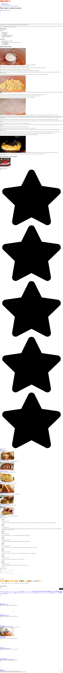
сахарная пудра (6, 593)
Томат (44, 592)
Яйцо (0, 593)
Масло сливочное (47, 591)
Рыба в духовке (2, 614)
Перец (5, 592)
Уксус (48, 592)
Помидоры (10, 592)
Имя (1, 569)
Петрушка (8, 592)
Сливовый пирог (2, 515)
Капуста (19, 591)
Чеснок (52, 592)
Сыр (30, 592)
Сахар (15, 592)
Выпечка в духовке (3, 636)
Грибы (7, 591)
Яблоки (58, 592)
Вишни (1, 450)
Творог (32, 592)
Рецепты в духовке (4, 3)
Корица (25, 591)
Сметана (24, 592)
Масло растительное (38, 591)
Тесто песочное (41, 592)
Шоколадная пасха (2, 670)
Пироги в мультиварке (3, 658)
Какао (17, 591)
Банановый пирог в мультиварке (5, 504)
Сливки (21, 592)
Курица (31, 591)
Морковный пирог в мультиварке (5, 493)
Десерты (1, 669)
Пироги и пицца (2, 603)
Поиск (1, 587)
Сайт (0, 572)
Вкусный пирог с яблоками (4, 604)
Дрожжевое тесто (10, 591)
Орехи (3, 592)
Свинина (18, 592)
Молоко (53, 591)
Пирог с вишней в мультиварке (4, 460)
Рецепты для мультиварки (5, 4)
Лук (33, 591)
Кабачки (15, 591)
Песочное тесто (4, 450)
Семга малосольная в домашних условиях (6, 626)
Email (1, 571)
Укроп (46, 592)
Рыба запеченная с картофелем (4, 615)
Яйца (61, 592)
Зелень (13, 591)
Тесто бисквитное (36, 592)
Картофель (23, 591)
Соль (26, 592)
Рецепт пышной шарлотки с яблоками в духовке (7, 659)
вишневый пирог (6, 26)
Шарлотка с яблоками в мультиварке (5, 482)
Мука (61, 591)
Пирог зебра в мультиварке (4, 471)
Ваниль (5, 591)
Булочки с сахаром (2, 637)
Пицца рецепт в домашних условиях (5, 648)
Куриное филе (28, 591)
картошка (2, 593)
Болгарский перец (2, 591)
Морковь (57, 591)
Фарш (50, 592)
